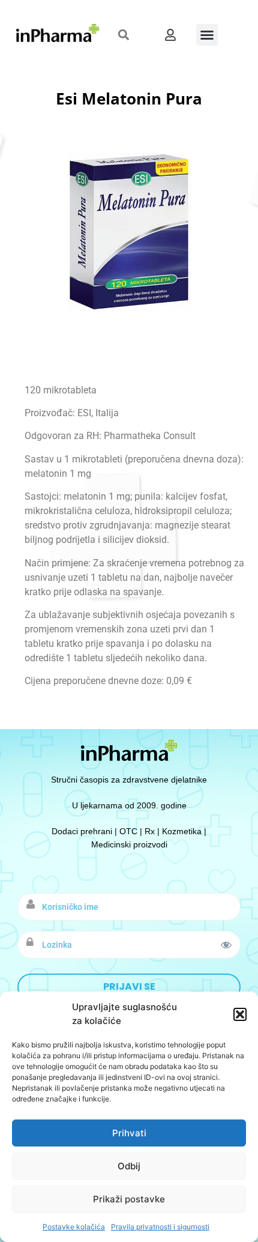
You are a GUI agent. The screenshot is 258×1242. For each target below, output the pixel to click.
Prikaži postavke (129, 1199)
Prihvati (129, 1133)
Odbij (129, 1166)
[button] (240, 1014)
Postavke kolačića (74, 1226)
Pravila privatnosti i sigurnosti (160, 1226)
